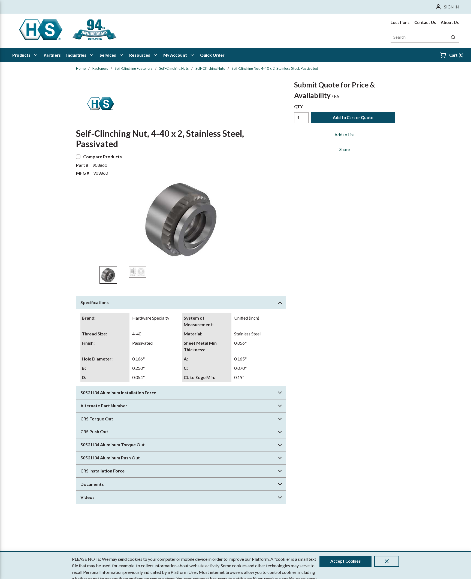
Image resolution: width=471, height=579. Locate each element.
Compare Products (102, 156)
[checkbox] (78, 156)
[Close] (386, 561)
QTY (298, 106)
